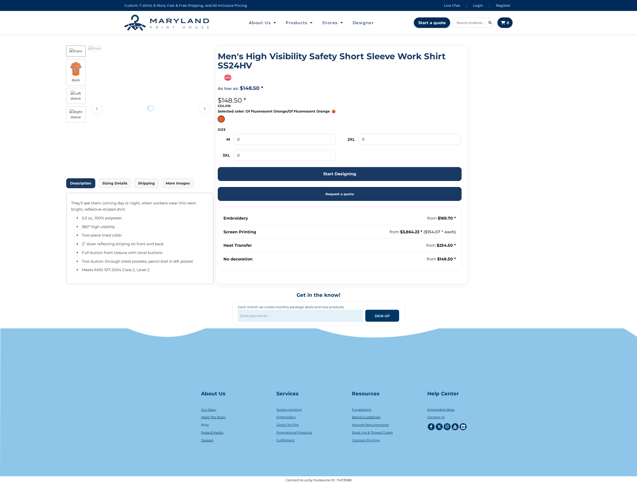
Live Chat (452, 5)
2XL (351, 139)
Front (77, 51)
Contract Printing (366, 440)
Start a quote (432, 22)
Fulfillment (285, 440)
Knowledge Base (441, 410)
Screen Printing (239, 232)
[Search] (490, 23)
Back (76, 80)
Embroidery (235, 218)
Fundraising (362, 410)
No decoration (238, 259)
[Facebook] (431, 426)
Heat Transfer (237, 245)
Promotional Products (294, 432)
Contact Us (436, 417)
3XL (226, 155)
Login (478, 5)
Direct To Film (287, 425)
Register (503, 5)
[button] (262, 22)
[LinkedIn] (463, 426)
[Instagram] (447, 426)
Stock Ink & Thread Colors (372, 432)
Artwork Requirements (370, 425)
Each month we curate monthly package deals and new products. (291, 307)
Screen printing (289, 410)
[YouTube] (455, 426)
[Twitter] (439, 426)
